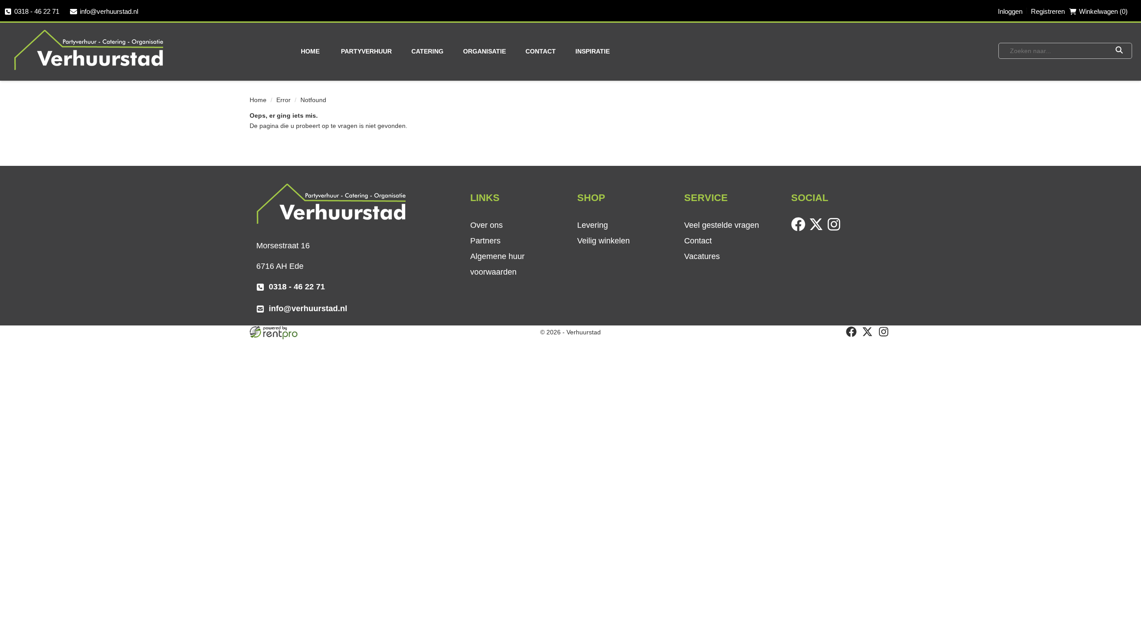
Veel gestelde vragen (721, 225)
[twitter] (818, 229)
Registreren (1048, 11)
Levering (592, 225)
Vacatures (702, 256)
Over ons (486, 225)
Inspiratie (592, 51)
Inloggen (1010, 11)
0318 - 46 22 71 (36, 11)
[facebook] (800, 229)
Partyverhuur (366, 51)
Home (310, 51)
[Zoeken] (1119, 50)
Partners (485, 240)
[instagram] (836, 229)
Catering (427, 51)
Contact (540, 51)
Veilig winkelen (603, 240)
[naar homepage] (89, 49)
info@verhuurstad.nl (109, 11)
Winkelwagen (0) (1103, 11)
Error (283, 99)
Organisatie (484, 51)
